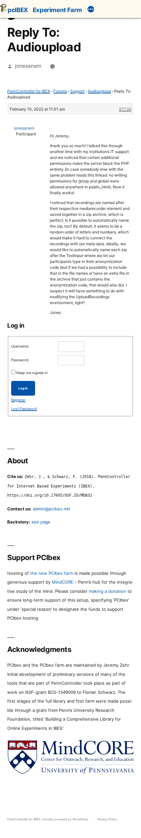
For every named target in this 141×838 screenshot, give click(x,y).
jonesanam (28, 66)
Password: (20, 360)
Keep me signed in (32, 372)
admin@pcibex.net (51, 508)
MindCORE (62, 582)
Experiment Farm (57, 9)
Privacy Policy (107, 819)
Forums (60, 91)
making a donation (107, 591)
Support (77, 91)
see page (40, 521)
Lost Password (24, 408)
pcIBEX (18, 9)
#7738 (125, 109)
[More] (91, 10)
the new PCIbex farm (51, 573)
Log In (23, 388)
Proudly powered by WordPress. (66, 819)
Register (18, 400)
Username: (20, 346)
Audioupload (99, 91)
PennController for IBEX (28, 91)
